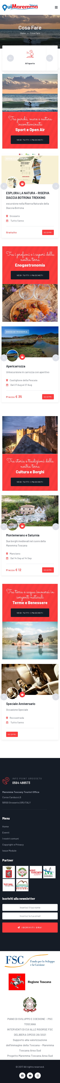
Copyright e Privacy (13, 844)
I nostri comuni (10, 838)
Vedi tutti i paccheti (30, 140)
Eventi (5, 832)
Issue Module (9, 850)
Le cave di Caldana (18, 535)
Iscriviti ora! (32, 927)
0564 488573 (21, 783)
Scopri (48, 232)
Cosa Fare (35, 33)
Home (23, 33)
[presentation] (10, 58)
